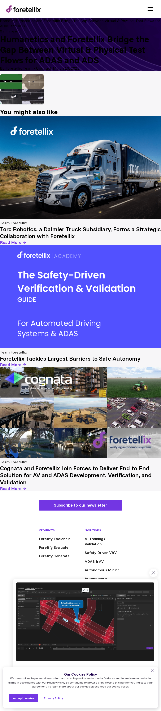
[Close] (153, 573)
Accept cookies (23, 698)
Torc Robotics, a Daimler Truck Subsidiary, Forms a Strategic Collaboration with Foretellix (80, 232)
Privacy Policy (53, 698)
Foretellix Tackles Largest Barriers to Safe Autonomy (70, 358)
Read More (10, 242)
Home (5, 20)
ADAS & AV (94, 561)
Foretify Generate (54, 556)
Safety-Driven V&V (101, 552)
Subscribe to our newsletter (80, 505)
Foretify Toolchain (54, 538)
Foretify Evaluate (53, 547)
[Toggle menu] (150, 9)
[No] (152, 670)
